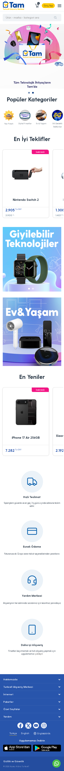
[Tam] (13, 6)
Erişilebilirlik (43, 733)
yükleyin (39, 653)
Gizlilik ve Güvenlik (13, 761)
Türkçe (13, 733)
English (25, 733)
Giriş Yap (48, 5)
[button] (29, 93)
